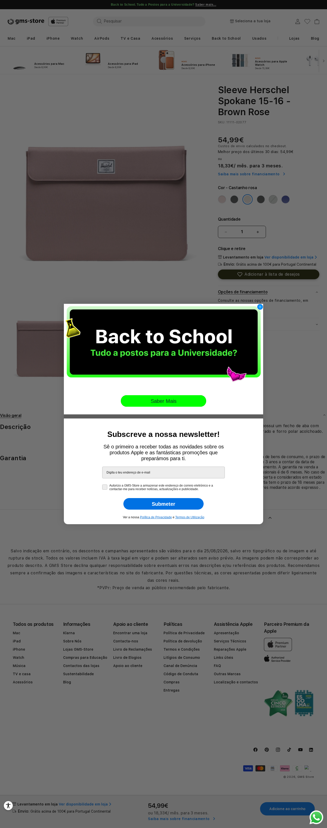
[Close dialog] (260, 306)
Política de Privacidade (156, 517)
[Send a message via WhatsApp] (316, 817)
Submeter (163, 504)
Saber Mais (164, 401)
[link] (163, 346)
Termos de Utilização (189, 517)
